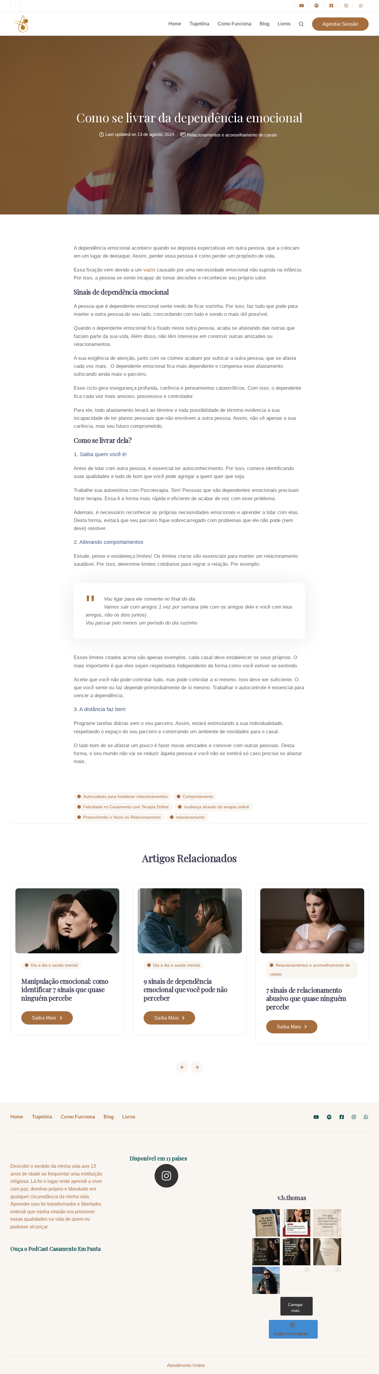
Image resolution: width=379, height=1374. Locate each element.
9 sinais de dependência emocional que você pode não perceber (185, 989)
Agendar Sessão (340, 24)
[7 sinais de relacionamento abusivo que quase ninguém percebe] (312, 920)
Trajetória (199, 23)
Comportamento (198, 796)
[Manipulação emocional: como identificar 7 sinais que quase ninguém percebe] (67, 920)
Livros (284, 23)
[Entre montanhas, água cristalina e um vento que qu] (266, 1280)
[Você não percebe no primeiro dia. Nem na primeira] (266, 1252)
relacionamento (190, 817)
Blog (264, 23)
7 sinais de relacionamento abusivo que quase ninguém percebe (306, 998)
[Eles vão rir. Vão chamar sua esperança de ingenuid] (296, 1280)
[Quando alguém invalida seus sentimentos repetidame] (296, 1252)
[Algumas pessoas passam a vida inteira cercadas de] (327, 1252)
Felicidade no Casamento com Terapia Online (126, 806)
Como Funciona (234, 23)
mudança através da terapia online (216, 806)
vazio (149, 270)
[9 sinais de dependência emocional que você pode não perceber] (190, 920)
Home (174, 23)
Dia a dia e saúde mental (54, 965)
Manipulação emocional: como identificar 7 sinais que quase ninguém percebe (64, 989)
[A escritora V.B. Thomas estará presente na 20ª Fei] (296, 1223)
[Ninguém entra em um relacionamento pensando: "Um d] (327, 1223)
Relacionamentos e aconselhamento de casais (232, 135)
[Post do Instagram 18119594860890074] (266, 1223)
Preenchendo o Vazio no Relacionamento (122, 817)
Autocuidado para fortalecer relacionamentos (125, 796)
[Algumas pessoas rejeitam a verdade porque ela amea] (327, 1280)
